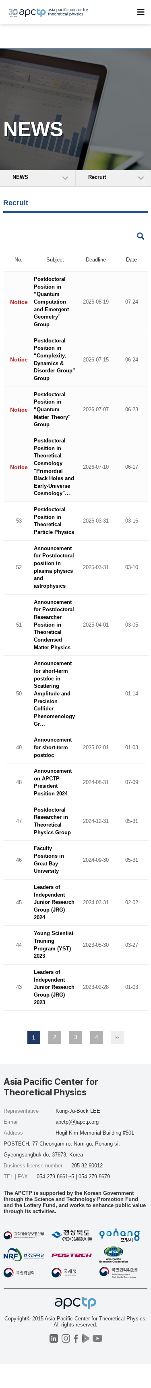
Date (131, 260)
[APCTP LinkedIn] (54, 1338)
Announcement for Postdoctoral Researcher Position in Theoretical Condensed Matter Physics (54, 624)
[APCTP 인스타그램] (66, 1338)
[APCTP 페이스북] (76, 1338)
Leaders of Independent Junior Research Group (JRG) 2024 (54, 902)
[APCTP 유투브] (98, 1338)
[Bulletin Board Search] (140, 237)
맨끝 (117, 1037)
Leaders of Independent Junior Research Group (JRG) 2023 (54, 987)
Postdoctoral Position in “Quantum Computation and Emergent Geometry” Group (51, 302)
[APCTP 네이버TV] (86, 1338)
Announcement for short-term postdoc (53, 747)
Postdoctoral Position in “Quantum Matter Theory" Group (52, 409)
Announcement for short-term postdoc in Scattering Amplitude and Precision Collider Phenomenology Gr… (54, 694)
